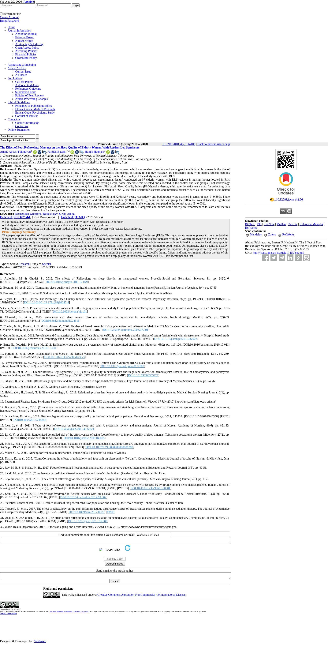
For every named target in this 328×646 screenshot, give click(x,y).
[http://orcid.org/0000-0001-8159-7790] (35, 153)
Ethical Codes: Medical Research (35, 109)
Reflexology (50, 213)
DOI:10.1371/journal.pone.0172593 (122, 366)
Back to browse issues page (213, 144)
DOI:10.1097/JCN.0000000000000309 (109, 447)
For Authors (15, 78)
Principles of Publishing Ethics (33, 105)
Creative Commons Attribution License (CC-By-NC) (69, 611)
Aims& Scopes (24, 40)
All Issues (21, 75)
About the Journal (26, 34)
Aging (71, 213)
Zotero (272, 234)
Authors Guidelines (27, 85)
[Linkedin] (290, 257)
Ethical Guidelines (19, 102)
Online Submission (19, 129)
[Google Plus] (298, 257)
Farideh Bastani (56, 151)
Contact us (14, 119)
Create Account (9, 17)
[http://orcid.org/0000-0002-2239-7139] (108, 153)
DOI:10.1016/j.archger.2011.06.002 (175, 338)
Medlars (281, 224)
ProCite (292, 224)
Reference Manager (311, 224)
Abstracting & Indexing (29, 44)
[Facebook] (265, 257)
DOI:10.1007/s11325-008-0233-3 (64, 357)
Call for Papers (24, 81)
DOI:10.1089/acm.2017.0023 (86, 512)
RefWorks (251, 227)
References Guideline (28, 88)
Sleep (62, 213)
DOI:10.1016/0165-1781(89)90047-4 (46, 302)
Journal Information (19, 30)
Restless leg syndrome (28, 213)
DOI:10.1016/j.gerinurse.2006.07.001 (125, 329)
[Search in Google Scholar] (39, 153)
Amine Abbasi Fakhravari (15, 151)
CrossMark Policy (26, 57)
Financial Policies (25, 54)
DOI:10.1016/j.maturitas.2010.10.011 (33, 348)
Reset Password (9, 20)
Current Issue (23, 71)
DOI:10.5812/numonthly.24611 (60, 320)
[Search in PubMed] (44, 153)
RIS (259, 224)
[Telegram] (282, 257)
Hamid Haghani (94, 151)
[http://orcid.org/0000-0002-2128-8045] (72, 153)
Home (11, 27)
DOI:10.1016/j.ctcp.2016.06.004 (87, 521)
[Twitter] (273, 257)
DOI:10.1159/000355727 (143, 375)
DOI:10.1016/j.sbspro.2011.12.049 (67, 282)
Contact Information (27, 122)
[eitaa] (306, 257)
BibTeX (250, 224)
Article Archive (17, 68)
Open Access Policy (27, 47)
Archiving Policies (26, 51)
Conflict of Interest (26, 116)
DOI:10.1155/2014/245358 (29, 419)
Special (46, 263)
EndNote (269, 224)
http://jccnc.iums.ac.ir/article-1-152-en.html (278, 252)
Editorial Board (24, 37)
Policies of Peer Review (29, 95)
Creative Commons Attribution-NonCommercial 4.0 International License (141, 594)
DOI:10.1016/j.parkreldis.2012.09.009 (83, 497)
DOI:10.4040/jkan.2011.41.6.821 (74, 428)
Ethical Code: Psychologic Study (35, 112)
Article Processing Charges (31, 98)
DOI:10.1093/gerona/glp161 (70, 311)
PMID (110, 512)
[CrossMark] (286, 196)
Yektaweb (40, 641)
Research (24, 263)
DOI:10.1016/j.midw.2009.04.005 (84, 438)
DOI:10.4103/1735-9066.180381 (150, 488)
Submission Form (25, 92)
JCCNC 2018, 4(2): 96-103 (178, 144)
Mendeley (256, 234)
